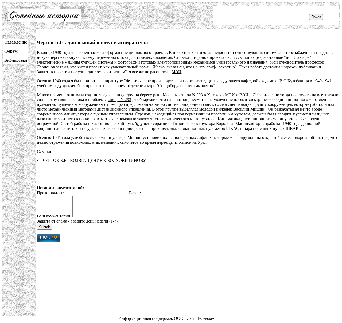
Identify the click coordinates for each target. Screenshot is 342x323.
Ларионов (46, 67)
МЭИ (176, 71)
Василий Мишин (249, 109)
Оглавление (15, 42)
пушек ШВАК (286, 128)
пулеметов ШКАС (222, 128)
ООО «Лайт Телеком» (194, 318)
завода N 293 (119, 99)
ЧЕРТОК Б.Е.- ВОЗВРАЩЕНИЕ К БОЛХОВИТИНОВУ (94, 160)
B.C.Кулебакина (294, 81)
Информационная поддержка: (146, 318)
